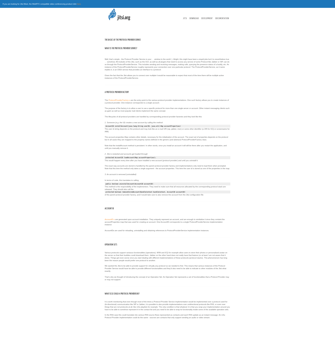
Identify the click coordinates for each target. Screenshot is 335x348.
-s (119, 100)
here (79, 4)
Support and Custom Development (194, 23)
